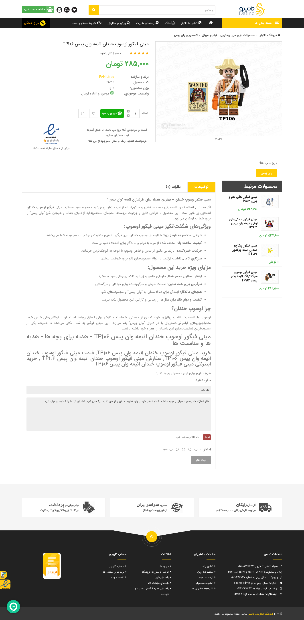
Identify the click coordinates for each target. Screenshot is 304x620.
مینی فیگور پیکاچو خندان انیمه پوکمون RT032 (244, 249)
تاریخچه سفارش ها (202, 588)
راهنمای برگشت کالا (158, 583)
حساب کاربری (116, 566)
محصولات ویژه (205, 572)
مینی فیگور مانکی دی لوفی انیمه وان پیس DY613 (243, 223)
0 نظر (118, 53)
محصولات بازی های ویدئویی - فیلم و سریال (228, 35)
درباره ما (164, 566)
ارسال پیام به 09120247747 (252, 588)
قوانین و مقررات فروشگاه (155, 572)
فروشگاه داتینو (268, 35)
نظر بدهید (106, 53)
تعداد (144, 113)
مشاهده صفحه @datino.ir (249, 594)
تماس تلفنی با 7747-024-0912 (254, 566)
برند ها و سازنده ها (113, 572)
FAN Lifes (107, 77)
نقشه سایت (117, 577)
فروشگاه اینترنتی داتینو (260, 614)
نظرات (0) (173, 187)
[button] (252, 23)
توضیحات (201, 187)
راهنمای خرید (161, 577)
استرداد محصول (204, 583)
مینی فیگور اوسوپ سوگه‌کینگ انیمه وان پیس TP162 (244, 276)
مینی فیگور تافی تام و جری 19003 (243, 199)
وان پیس (266, 173)
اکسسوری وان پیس (186, 35)
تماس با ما (207, 566)
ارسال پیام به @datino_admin (251, 583)
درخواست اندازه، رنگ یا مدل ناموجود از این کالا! (116, 141)
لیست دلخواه (206, 577)
